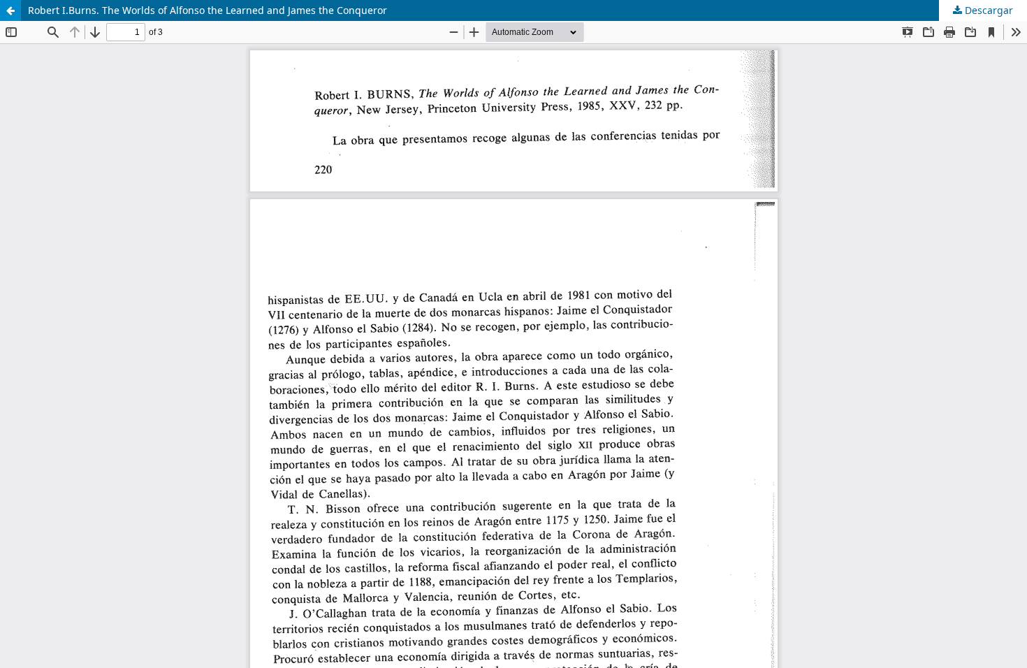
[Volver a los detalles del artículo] (10, 10)
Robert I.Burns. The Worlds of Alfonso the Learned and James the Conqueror (207, 10)
